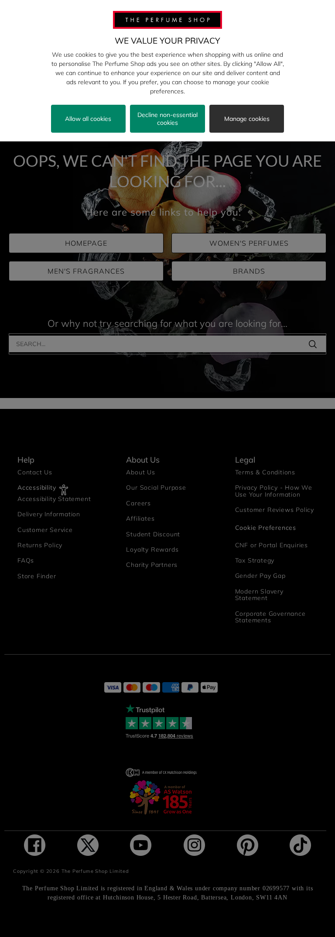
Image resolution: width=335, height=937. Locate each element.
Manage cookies (247, 119)
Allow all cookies (88, 119)
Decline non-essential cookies (167, 119)
